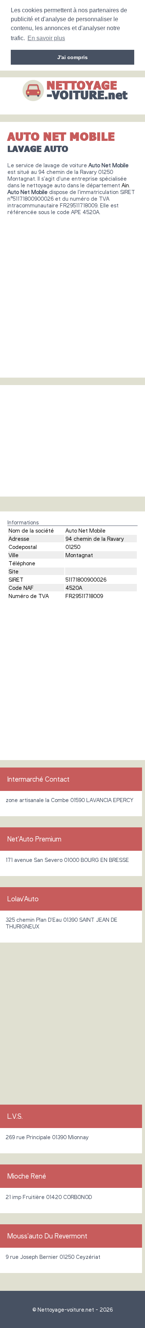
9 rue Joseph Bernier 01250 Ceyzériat (53, 1256)
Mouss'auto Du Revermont (47, 1236)
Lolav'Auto (23, 899)
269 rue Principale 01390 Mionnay (47, 1137)
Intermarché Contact (38, 779)
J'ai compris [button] (72, 57)
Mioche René (26, 1176)
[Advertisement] (72, 293)
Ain (125, 185)
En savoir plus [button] (46, 38)
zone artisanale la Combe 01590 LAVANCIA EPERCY (69, 800)
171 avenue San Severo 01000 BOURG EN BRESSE (67, 859)
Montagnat (79, 555)
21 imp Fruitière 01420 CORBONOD (49, 1196)
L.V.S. (15, 1116)
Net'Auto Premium (34, 839)
